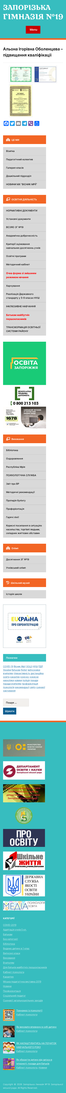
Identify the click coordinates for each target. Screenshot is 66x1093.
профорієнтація (30, 683)
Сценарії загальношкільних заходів (23, 1000)
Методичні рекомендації (20, 492)
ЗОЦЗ (29, 666)
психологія (8, 687)
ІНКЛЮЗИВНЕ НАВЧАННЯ (21, 306)
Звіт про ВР (12, 483)
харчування (9, 690)
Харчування (13, 285)
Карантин (8, 976)
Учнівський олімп (16, 567)
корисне (34, 677)
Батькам (7, 934)
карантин (15, 677)
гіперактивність (22, 673)
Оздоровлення (14, 458)
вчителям (8, 673)
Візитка (10, 151)
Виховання (9, 957)
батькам (16, 670)
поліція (26, 680)
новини (18, 680)
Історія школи (14, 594)
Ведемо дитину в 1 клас (16, 948)
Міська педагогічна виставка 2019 (22, 981)
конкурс (24, 677)
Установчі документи (18, 218)
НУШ (35, 666)
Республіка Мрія (15, 466)
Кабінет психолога (13, 972)
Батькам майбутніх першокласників (17, 317)
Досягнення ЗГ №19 (17, 559)
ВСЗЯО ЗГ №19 (14, 227)
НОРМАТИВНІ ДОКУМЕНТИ (21, 210)
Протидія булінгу (16, 500)
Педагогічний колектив (19, 159)
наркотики (8, 680)
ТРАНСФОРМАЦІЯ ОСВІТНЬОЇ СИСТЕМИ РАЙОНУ (23, 329)
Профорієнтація (15, 508)
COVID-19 (8, 666)
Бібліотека (12, 450)
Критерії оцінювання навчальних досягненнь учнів (23, 246)
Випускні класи (11, 953)
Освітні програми (16, 256)
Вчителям (8, 962)
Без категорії (10, 939)
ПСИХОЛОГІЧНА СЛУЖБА (21, 475)
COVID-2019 (9, 924)
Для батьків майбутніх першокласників (25, 967)
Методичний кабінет (18, 264)
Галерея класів (14, 167)
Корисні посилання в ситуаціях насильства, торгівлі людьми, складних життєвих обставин (24, 529)
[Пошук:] (24, 702)
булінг (24, 670)
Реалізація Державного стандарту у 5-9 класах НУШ (23, 296)
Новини (7, 986)
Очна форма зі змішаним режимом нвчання (21, 275)
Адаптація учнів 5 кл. (15, 929)
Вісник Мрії (19, 666)
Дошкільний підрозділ (18, 175)
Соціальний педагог (14, 995)
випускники (34, 670)
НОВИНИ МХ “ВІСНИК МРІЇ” (21, 184)
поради (34, 680)
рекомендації (22, 687)
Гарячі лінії (12, 517)
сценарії (40, 687)
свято (33, 687)
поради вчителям (12, 683)
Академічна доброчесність (21, 235)
